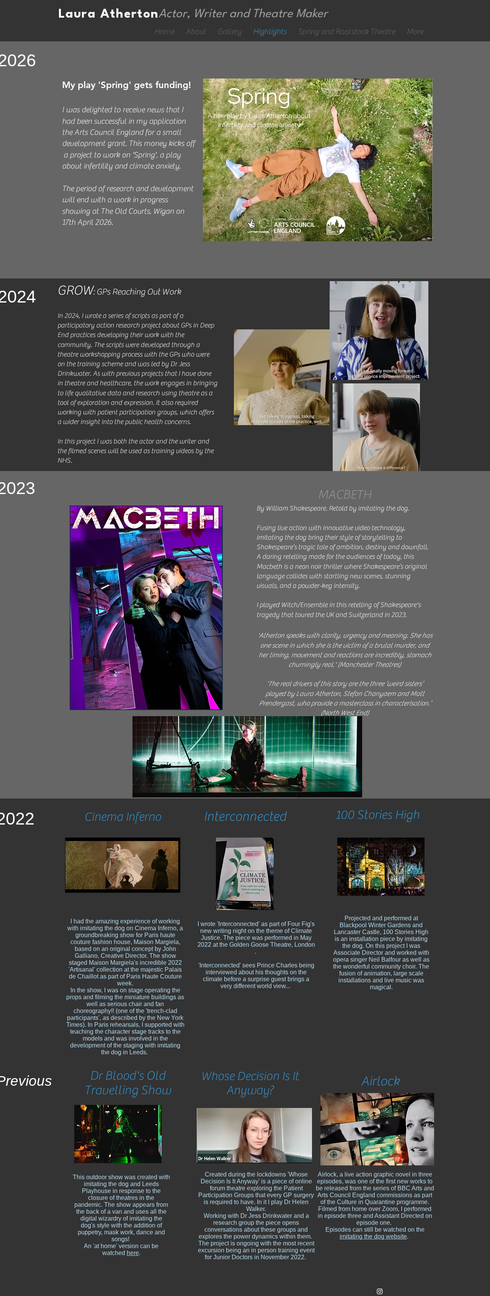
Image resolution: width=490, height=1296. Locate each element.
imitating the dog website (373, 1236)
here (133, 1253)
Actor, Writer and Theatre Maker (243, 14)
